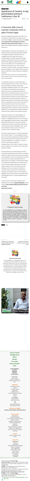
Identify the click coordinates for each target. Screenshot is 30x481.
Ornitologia (15, 453)
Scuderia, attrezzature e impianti (15, 426)
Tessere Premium (15, 352)
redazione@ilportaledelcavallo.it (18, 477)
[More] (22, 22)
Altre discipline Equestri (15, 405)
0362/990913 (6, 477)
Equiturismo (15, 390)
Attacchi (15, 387)
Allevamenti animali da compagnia (15, 445)
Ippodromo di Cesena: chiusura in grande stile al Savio (23, 243)
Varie (15, 402)
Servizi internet (14, 374)
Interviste (15, 394)
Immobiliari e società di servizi (15, 421)
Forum (15, 436)
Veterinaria (15, 430)
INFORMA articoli (15, 391)
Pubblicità (14, 372)
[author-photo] (15, 256)
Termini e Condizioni (14, 379)
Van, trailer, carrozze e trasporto (15, 429)
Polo (15, 401)
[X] (6, 22)
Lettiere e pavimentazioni (15, 422)
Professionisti (15, 425)
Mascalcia (15, 424)
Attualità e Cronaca (15, 389)
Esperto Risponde (15, 363)
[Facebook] (2, 22)
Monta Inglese (15, 397)
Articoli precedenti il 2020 (15, 435)
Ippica (7, 8)
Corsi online (14, 361)
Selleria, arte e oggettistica (15, 428)
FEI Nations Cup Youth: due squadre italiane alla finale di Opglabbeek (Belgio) (7, 243)
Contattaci (14, 370)
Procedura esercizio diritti (14, 380)
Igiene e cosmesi (15, 419)
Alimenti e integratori (15, 417)
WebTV (15, 357)
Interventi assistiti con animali (15, 393)
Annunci (14, 359)
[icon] (28, 2)
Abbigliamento (15, 415)
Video (14, 365)
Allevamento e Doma (15, 386)
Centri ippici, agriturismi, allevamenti (15, 418)
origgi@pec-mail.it (5, 478)
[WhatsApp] (12, 22)
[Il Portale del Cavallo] (11, 2)
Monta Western (15, 398)
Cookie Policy (15, 377)
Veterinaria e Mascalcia (15, 404)
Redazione (14, 371)
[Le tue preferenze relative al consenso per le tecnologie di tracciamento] (2, 479)
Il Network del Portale (7, 18)
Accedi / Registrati (14, 368)
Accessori (15, 442)
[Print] (18, 22)
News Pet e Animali (15, 400)
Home (2, 6)
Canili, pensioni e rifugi (15, 449)
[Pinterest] (9, 22)
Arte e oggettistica (15, 448)
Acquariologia (15, 444)
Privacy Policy (15, 376)
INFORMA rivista (14, 355)
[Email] (15, 22)
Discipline (7, 6)
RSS (14, 381)
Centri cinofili (15, 451)
